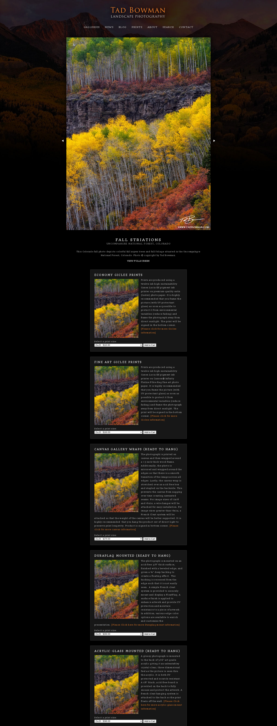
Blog (122, 27)
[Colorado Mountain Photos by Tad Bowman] (138, 21)
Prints (137, 27)
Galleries (92, 27)
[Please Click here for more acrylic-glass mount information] (161, 705)
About (152, 27)
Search (168, 27)
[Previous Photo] (62, 148)
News (109, 27)
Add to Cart (149, 345)
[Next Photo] (214, 148)
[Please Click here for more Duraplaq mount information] (145, 625)
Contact (186, 27)
